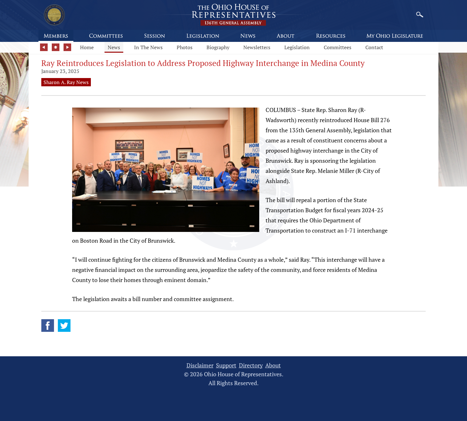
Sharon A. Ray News (66, 82)
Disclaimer (199, 365)
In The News (148, 47)
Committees (337, 47)
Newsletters (256, 47)
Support (226, 365)
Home (87, 47)
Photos (185, 47)
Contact (374, 47)
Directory (251, 365)
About (273, 365)
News (114, 47)
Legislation (297, 47)
